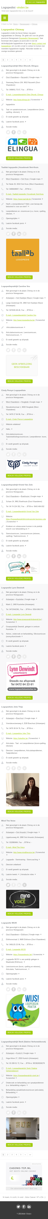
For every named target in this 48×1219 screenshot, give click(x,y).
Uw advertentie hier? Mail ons (24, 1188)
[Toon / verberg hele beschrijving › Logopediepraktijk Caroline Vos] (26, 327)
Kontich (19, 1053)
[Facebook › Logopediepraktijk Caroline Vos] (13, 350)
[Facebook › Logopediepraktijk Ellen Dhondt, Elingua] (13, 132)
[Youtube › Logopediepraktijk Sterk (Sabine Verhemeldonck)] (24, 1112)
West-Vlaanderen (12, 179)
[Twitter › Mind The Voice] (8, 885)
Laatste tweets (13, 874)
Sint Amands (21, 832)
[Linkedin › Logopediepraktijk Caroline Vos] (19, 350)
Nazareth (24, 77)
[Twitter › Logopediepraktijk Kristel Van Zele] (8, 556)
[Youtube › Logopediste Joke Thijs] (24, 768)
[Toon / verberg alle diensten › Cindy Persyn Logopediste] (26, 437)
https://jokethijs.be (20, 738)
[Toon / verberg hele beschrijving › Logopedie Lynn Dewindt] (26, 628)
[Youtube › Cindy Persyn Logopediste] (24, 454)
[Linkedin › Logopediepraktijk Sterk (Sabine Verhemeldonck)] (19, 1112)
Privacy (28, 1213)
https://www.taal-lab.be (22, 199)
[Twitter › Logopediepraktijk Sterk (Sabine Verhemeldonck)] (8, 1112)
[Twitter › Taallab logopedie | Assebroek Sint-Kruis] (8, 234)
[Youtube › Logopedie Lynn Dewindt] (24, 656)
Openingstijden (13, 218)
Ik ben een (36, 2)
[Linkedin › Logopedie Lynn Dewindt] (19, 656)
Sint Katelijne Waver (24, 298)
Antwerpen (10, 298)
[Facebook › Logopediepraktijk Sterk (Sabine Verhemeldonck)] (13, 1112)
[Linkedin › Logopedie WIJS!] (19, 989)
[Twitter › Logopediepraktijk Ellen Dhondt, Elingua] (8, 132)
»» (30, 60)
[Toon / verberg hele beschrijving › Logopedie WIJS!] (26, 960)
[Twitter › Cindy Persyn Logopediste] (8, 454)
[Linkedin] (29, 1207)
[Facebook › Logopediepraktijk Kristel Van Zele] (13, 556)
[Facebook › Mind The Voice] (13, 885)
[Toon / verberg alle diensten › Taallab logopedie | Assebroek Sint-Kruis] (26, 212)
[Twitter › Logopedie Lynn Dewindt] (8, 656)
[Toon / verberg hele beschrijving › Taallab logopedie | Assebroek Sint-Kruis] (26, 205)
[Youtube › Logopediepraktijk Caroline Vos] (24, 350)
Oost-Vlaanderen (12, 77)
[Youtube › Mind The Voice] (24, 885)
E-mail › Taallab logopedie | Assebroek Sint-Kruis (25, 194)
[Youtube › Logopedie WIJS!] (24, 989)
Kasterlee (19, 599)
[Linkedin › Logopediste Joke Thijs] (19, 768)
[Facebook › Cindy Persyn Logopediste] (13, 454)
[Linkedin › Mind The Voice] (19, 885)
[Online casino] (24, 1164)
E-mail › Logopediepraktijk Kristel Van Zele (22, 511)
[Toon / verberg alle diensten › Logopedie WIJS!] (26, 967)
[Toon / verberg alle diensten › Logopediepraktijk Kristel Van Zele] (26, 534)
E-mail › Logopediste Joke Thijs (18, 733)
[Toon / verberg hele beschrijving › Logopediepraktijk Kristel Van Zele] (26, 527)
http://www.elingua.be (21, 100)
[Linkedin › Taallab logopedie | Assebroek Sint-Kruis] (19, 234)
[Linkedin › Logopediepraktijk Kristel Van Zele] (19, 556)
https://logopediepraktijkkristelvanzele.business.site (26, 519)
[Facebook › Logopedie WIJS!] (13, 989)
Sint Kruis (25, 179)
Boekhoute (25, 496)
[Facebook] (24, 1207)
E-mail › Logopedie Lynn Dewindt (18, 614)
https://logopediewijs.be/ (22, 955)
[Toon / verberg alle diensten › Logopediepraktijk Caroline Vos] (26, 333)
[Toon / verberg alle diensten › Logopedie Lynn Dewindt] (26, 635)
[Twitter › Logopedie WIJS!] (8, 989)
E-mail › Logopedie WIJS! (16, 949)
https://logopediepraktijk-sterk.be (26, 1076)
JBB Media (21, 1213)
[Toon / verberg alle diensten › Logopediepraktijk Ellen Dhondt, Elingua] (26, 111)
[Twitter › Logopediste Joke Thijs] (8, 768)
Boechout (19, 718)
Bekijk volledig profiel (19, 158)
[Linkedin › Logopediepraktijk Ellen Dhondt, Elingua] (19, 132)
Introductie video (28, 874)
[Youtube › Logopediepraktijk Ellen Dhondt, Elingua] (24, 132)
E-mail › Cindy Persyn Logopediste (19, 419)
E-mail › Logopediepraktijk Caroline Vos (21, 315)
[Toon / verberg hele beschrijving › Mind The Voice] (26, 859)
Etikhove (24, 935)
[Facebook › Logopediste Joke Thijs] (13, 768)
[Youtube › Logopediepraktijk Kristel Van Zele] (24, 556)
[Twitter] (18, 1207)
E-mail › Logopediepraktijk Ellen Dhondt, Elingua (24, 95)
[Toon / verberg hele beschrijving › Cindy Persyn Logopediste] (26, 429)
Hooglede (24, 402)
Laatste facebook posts (16, 122)
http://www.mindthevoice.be (24, 852)
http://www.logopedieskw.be (24, 320)
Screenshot (36, 100)
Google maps (35, 77)
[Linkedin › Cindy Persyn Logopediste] (19, 454)
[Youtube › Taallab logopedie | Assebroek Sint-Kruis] (24, 234)
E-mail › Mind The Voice (15, 847)
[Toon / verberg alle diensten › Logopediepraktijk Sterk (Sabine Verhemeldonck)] (26, 1091)
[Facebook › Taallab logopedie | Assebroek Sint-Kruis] (13, 234)
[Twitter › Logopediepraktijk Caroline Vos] (8, 350)
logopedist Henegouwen (29, 38)
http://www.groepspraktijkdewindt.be (27, 619)
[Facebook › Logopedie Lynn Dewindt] (13, 656)
